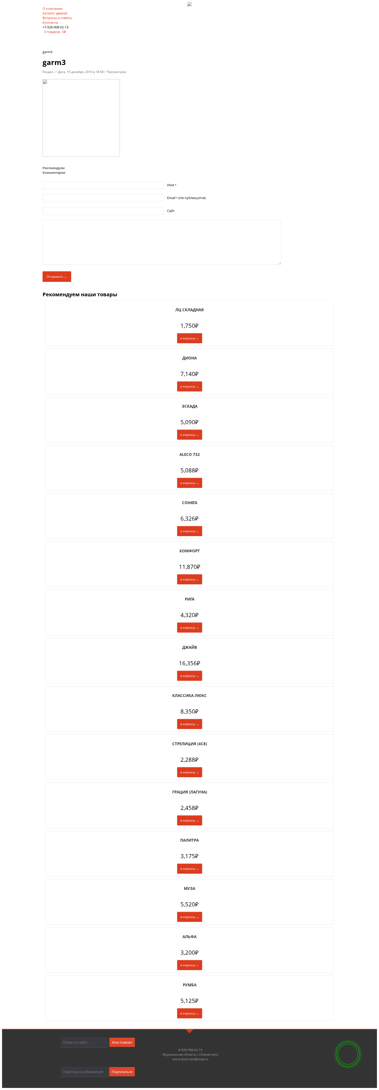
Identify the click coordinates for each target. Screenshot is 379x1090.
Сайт (171, 210)
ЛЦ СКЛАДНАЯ (189, 309)
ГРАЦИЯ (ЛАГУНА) (189, 791)
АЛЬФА (189, 936)
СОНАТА (189, 502)
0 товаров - (55, 31)
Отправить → (57, 276)
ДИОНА (189, 357)
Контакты (50, 22)
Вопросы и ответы (57, 17)
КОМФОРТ (189, 550)
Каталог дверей (55, 13)
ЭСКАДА (189, 406)
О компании (52, 8)
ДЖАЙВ (189, 647)
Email (186, 197)
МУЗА (189, 888)
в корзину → (189, 338)
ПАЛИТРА (189, 840)
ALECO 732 (189, 454)
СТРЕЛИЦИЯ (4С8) (189, 743)
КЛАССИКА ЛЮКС (189, 695)
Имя (171, 185)
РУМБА (189, 984)
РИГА (189, 599)
